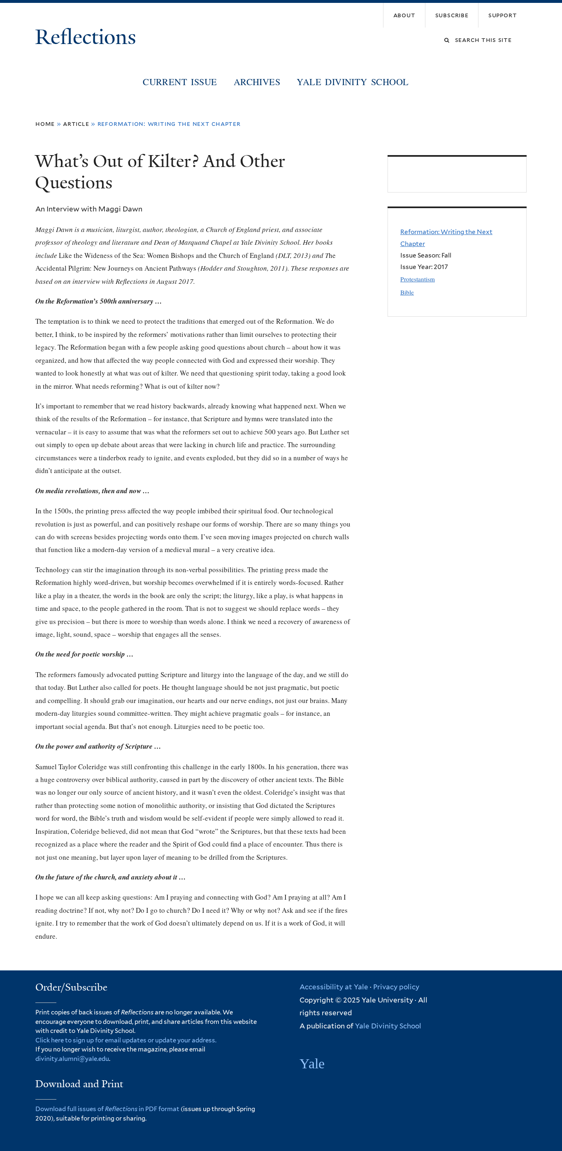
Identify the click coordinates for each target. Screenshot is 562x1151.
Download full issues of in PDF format (107, 1109)
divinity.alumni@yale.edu (72, 1059)
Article (76, 124)
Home (45, 124)
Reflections (88, 37)
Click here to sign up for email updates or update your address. (125, 1040)
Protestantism (417, 279)
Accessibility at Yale (334, 987)
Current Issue (180, 81)
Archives (257, 81)
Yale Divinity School (353, 81)
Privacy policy (396, 987)
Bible (407, 292)
